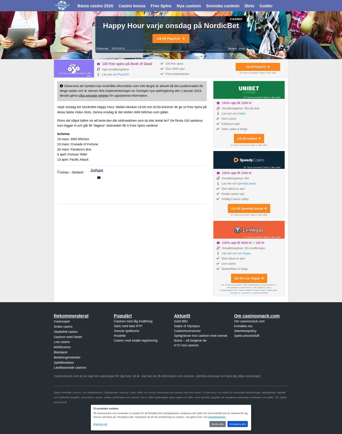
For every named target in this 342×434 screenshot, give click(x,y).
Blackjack (60, 352)
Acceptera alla (238, 424)
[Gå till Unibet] (249, 90)
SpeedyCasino (246, 183)
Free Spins (161, 6)
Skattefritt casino (65, 332)
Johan (241, 48)
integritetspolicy (217, 416)
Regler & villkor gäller (181, 52)
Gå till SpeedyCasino (247, 208)
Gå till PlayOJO (168, 38)
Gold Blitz (181, 321)
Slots (249, 6)
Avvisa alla (218, 424)
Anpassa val (100, 424)
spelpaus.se (247, 293)
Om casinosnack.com (249, 321)
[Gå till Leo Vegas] (249, 230)
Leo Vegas (244, 253)
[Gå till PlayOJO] (74, 68)
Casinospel (62, 321)
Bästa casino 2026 (95, 6)
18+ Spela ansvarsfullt (161, 52)
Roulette (120, 335)
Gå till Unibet (247, 138)
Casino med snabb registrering (135, 340)
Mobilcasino (62, 347)
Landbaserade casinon (70, 367)
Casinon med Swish (68, 337)
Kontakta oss (243, 326)
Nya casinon (189, 6)
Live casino (62, 342)
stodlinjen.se (235, 293)
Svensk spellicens (126, 331)
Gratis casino (63, 326)
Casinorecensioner (187, 331)
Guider (266, 6)
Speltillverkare (64, 362)
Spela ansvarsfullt (246, 335)
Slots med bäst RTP (128, 326)
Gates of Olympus (187, 326)
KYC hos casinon (186, 345)
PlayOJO (123, 74)
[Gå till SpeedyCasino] (249, 160)
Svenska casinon (222, 6)
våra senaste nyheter (94, 95)
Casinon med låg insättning (133, 321)
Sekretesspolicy (245, 331)
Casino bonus (132, 6)
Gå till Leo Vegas (247, 278)
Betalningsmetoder (67, 357)
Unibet (241, 113)
